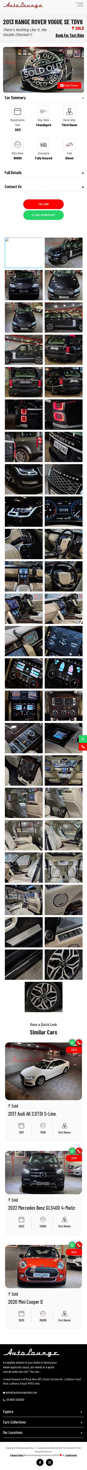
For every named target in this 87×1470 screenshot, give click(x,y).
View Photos (71, 85)
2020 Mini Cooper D (25, 1302)
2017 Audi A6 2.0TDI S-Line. (32, 1113)
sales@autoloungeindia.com (21, 1392)
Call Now (43, 204)
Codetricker (71, 1455)
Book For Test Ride (70, 35)
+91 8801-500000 (14, 1399)
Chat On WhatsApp (44, 215)
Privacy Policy (16, 1455)
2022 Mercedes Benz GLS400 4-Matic (41, 1207)
